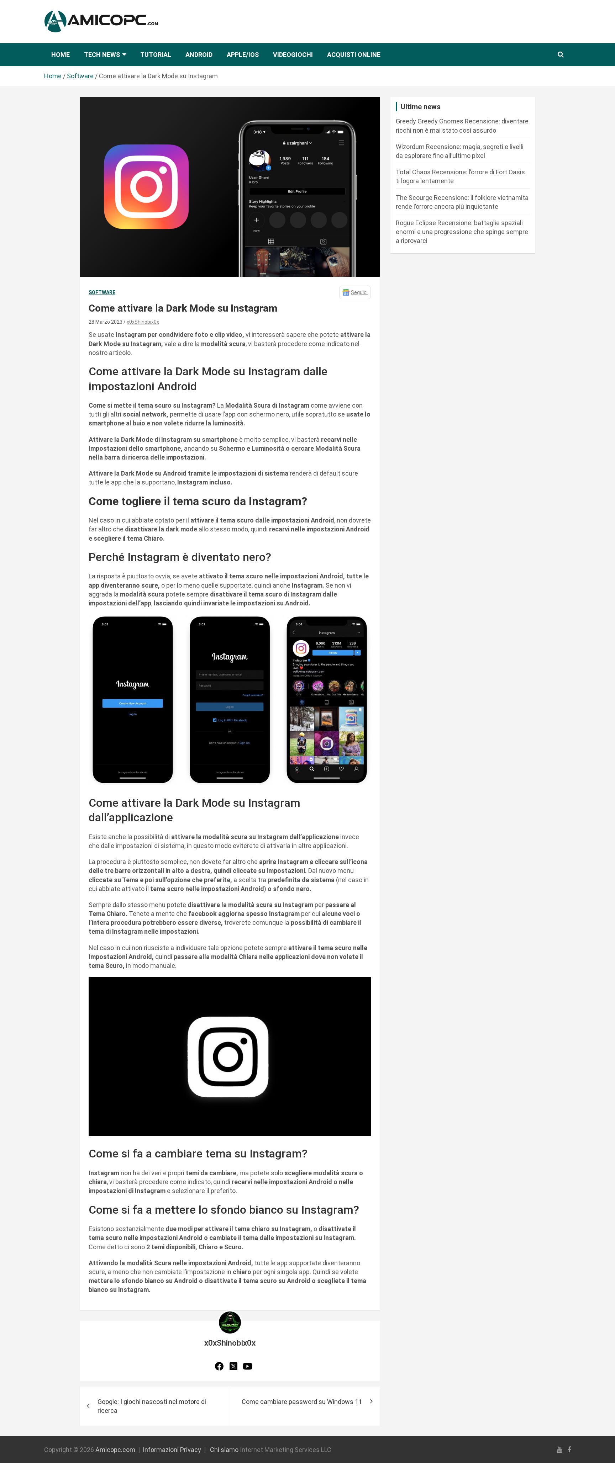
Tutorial (155, 54)
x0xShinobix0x (143, 322)
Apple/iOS (243, 54)
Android (198, 54)
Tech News (102, 54)
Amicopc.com (115, 1449)
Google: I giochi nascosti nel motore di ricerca (152, 1406)
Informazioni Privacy (172, 1449)
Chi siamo (224, 1449)
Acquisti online (353, 54)
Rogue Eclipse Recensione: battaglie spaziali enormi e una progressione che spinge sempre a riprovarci (462, 231)
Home (60, 54)
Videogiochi (293, 54)
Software (102, 292)
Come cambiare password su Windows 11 (302, 1401)
